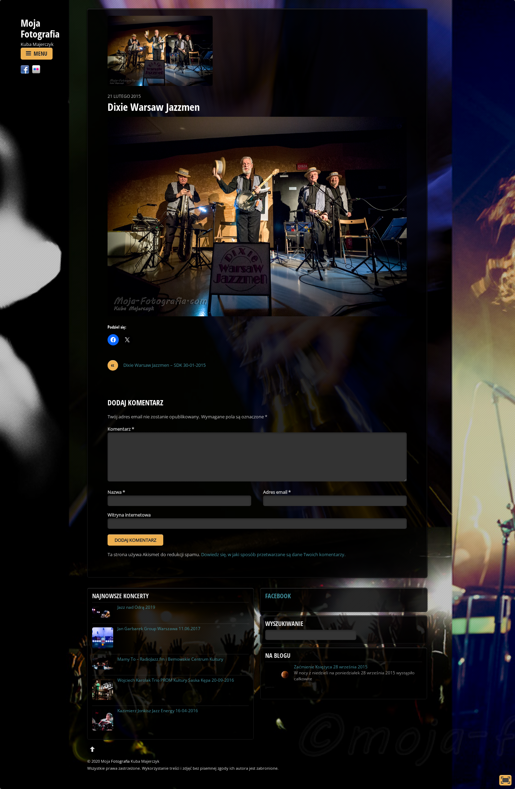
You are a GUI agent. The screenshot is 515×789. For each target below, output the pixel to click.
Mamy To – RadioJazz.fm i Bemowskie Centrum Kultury (170, 659)
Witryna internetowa (129, 515)
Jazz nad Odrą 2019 (136, 607)
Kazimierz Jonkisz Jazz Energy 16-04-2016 (157, 711)
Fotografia (120, 761)
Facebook (278, 596)
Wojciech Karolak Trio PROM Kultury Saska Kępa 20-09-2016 (175, 680)
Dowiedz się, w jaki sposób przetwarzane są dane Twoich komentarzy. (273, 554)
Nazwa (116, 492)
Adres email (277, 492)
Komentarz (121, 429)
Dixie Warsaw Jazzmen (154, 107)
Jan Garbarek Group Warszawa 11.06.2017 (158, 629)
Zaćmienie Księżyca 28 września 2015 (331, 667)
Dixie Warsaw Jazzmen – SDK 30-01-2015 (158, 365)
